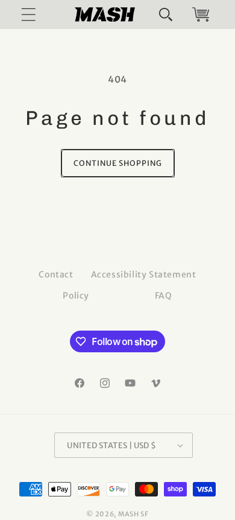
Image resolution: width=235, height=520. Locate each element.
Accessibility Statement (143, 274)
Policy (76, 295)
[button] (165, 14)
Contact (56, 274)
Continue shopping (118, 163)
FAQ (163, 295)
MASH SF (133, 514)
